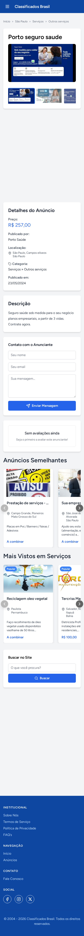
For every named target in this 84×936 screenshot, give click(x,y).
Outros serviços (59, 21)
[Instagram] (19, 899)
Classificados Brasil (32, 6)
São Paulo (21, 21)
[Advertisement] (42, 155)
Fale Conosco (13, 879)
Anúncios (10, 860)
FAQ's (7, 835)
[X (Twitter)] (30, 899)
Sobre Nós (10, 815)
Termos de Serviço (16, 822)
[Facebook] (7, 899)
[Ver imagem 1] (21, 96)
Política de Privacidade (19, 828)
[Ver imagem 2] (49, 96)
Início (6, 21)
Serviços (38, 21)
